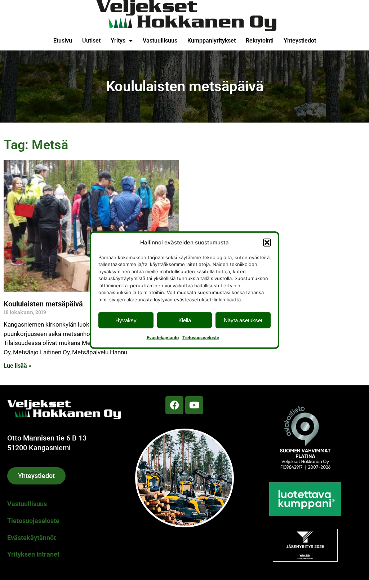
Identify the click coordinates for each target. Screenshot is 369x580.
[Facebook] (174, 405)
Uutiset (91, 40)
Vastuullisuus (160, 40)
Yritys (118, 40)
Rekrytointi (260, 40)
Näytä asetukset (243, 320)
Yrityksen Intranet (33, 554)
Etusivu (62, 40)
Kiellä (184, 320)
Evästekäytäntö (163, 337)
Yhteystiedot (300, 40)
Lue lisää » (17, 365)
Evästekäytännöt (31, 537)
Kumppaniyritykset (211, 40)
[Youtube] (194, 405)
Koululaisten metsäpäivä (43, 304)
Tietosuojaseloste (200, 337)
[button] (267, 242)
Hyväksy (126, 320)
